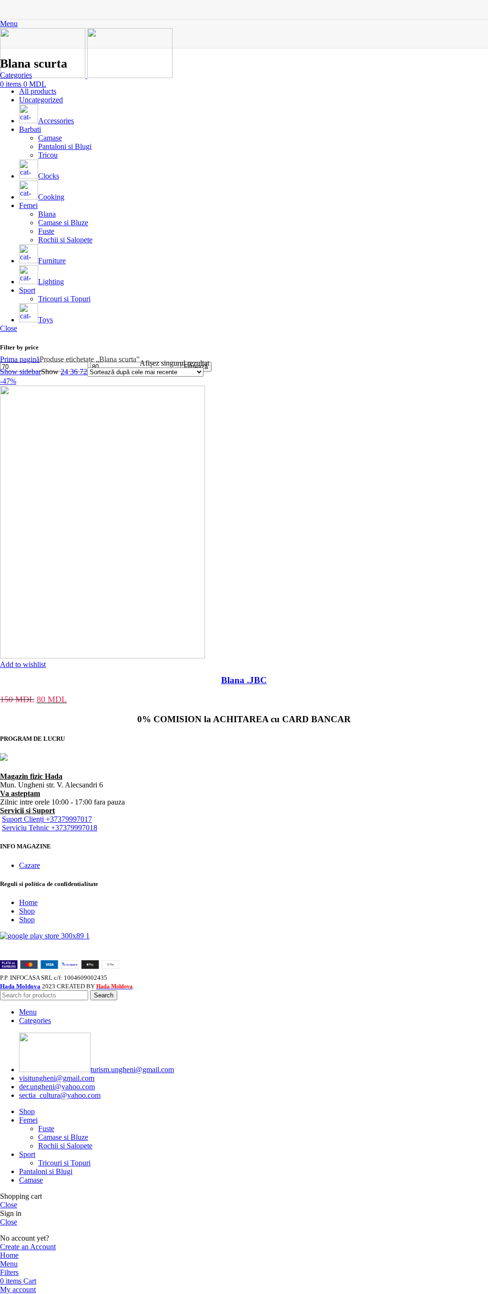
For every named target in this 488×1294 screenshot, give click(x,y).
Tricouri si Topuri (64, 1163)
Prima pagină (20, 359)
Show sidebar (20, 372)
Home (28, 902)
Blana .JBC (244, 680)
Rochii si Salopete (65, 1146)
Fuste (46, 1129)
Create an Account (28, 1247)
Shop (27, 911)
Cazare (29, 865)
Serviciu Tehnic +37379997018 (49, 828)
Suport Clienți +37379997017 (47, 819)
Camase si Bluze (63, 1137)
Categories (16, 75)
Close (8, 328)
